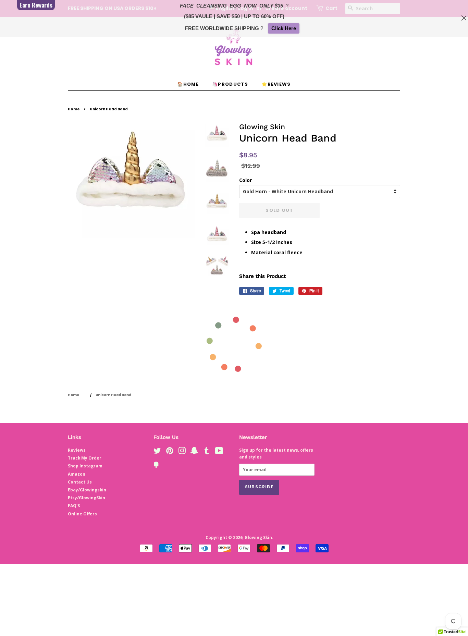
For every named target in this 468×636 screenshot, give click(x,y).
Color (245, 180)
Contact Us (80, 482)
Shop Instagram (85, 465)
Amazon (76, 474)
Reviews (77, 450)
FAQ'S (74, 505)
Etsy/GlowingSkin (86, 497)
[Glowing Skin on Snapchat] (194, 452)
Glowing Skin (258, 537)
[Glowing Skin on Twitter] (157, 452)
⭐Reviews (276, 84)
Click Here (283, 28)
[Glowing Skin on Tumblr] (206, 452)
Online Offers (82, 513)
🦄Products (230, 84)
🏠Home (188, 84)
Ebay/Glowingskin (87, 489)
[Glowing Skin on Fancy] (156, 466)
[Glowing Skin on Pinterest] (169, 452)
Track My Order (84, 458)
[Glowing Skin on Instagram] (182, 452)
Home (74, 109)
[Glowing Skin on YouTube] (219, 452)
